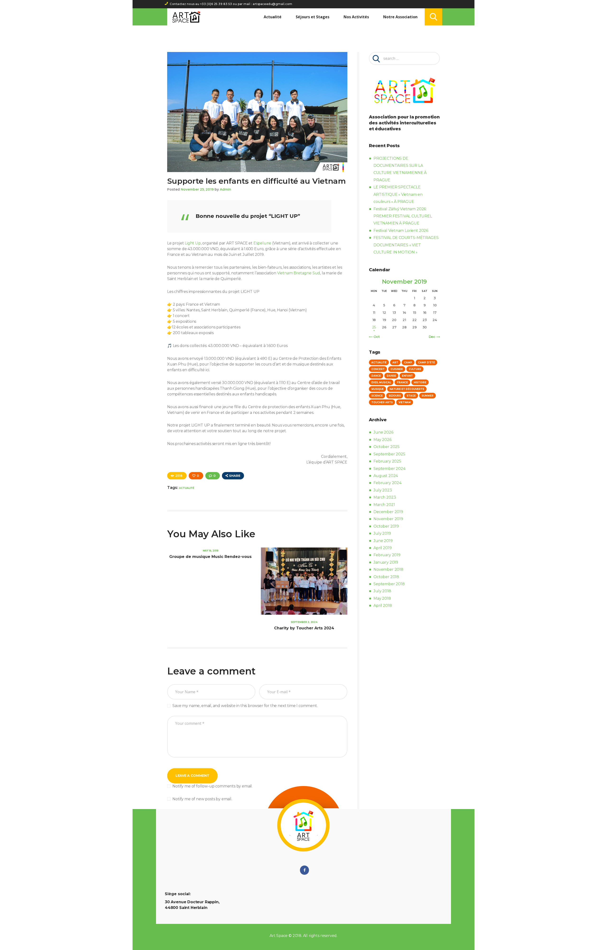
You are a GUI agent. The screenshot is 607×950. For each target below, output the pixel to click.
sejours (395, 395)
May (382, 439)
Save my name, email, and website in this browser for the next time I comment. (244, 705)
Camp (408, 362)
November (388, 519)
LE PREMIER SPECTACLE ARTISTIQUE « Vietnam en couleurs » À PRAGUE (398, 194)
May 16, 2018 (210, 550)
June (383, 432)
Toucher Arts (382, 402)
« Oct (375, 337)
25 (374, 327)
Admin (225, 189)
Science (377, 395)
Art (395, 362)
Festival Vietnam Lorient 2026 (400, 230)
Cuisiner (397, 369)
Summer (427, 395)
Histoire (420, 382)
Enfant (407, 375)
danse (391, 375)
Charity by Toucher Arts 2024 (304, 628)
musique (377, 389)
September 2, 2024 (304, 622)
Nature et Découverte (407, 389)
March (384, 497)
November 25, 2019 (197, 189)
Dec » (433, 337)
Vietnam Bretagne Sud (298, 273)
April (382, 548)
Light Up (193, 243)
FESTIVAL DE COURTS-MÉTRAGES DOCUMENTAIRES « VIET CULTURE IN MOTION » (405, 244)
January (385, 562)
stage (411, 395)
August (385, 475)
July (382, 490)
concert (378, 369)
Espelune (262, 243)
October (386, 447)
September (389, 454)
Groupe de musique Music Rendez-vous (210, 556)
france (402, 382)
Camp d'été (426, 362)
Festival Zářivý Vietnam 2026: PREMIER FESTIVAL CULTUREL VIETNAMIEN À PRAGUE (402, 216)
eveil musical (381, 382)
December (388, 512)
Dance (376, 375)
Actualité (186, 488)
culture (415, 369)
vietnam (405, 402)
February (387, 461)
